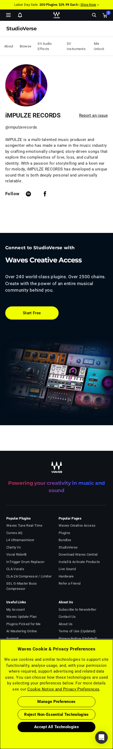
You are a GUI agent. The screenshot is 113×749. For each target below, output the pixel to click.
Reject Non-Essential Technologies (56, 714)
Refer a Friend (69, 583)
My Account (15, 609)
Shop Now (88, 5)
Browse (26, 46)
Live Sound (67, 569)
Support (12, 638)
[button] (0, 722)
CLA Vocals (15, 569)
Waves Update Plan (21, 617)
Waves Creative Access (77, 525)
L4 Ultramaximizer (20, 540)
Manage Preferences (56, 701)
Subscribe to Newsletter (77, 609)
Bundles (65, 540)
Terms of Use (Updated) (77, 631)
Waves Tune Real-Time (24, 525)
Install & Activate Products (79, 562)
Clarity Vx (13, 547)
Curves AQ (14, 533)
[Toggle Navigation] (8, 15)
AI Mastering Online (21, 631)
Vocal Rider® (16, 554)
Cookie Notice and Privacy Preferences (63, 689)
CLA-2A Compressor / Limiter (29, 576)
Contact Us (67, 617)
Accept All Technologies (56, 726)
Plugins (64, 533)
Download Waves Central (78, 554)
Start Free (32, 313)
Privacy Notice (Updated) (78, 638)
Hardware (66, 576)
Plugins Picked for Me (23, 624)
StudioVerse (68, 547)
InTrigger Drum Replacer (25, 562)
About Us (66, 624)
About (8, 46)
